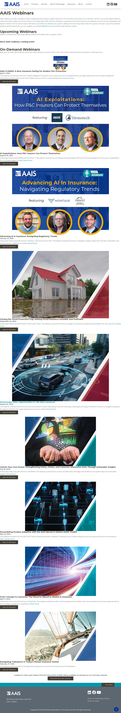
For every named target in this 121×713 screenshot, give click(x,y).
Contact (89, 4)
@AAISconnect (48, 26)
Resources (71, 4)
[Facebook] (111, 4)
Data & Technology (57, 4)
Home (26, 4)
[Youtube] (115, 4)
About (80, 4)
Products (34, 4)
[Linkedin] (108, 4)
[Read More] (27, 160)
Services (44, 4)
